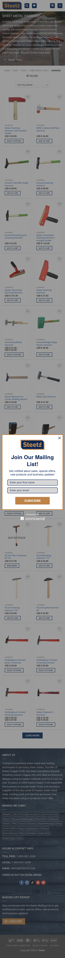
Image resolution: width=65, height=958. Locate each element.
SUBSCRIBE (32, 501)
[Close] (59, 438)
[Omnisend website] (32, 517)
